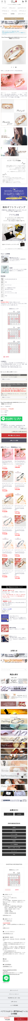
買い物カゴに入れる (14, 435)
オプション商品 (14, 834)
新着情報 (14, 830)
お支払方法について (7, 915)
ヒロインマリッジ (21, 13)
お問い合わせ (14, 1001)
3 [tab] (16, 67)
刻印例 (14, 827)
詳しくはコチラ (6, 605)
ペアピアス (4, 13)
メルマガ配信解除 (14, 1005)
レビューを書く (4, 414)
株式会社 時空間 (6, 970)
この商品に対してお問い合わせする (19, 431)
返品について (5, 960)
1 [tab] (12, 67)
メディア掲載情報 (14, 844)
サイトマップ (14, 851)
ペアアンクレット (22, 10)
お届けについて (6, 927)
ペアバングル (14, 10)
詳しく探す (14, 18)
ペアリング (4, 7)
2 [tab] (14, 67)
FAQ (14, 854)
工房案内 (14, 841)
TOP (3, 31)
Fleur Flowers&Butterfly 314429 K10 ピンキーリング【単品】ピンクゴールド (13, 32)
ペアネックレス (12, 7)
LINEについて (6, 982)
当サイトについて (14, 990)
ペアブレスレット (5, 10)
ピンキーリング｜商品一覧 (10, 31)
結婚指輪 (12, 13)
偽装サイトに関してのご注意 (14, 847)
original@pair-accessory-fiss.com (12, 974)
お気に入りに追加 (14, 440)
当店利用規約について (7, 966)
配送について (5, 611)
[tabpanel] (14, 52)
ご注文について (6, 610)
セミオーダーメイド (22, 7)
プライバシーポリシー (14, 994)
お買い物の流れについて (8, 933)
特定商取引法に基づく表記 (14, 997)
